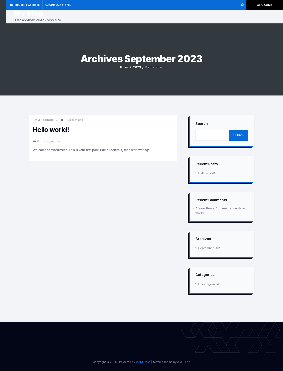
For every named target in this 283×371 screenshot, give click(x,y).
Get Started (265, 5)
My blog (28, 13)
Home (124, 67)
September (154, 67)
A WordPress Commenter (214, 208)
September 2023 (210, 248)
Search (201, 124)
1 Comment (74, 120)
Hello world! (51, 130)
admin (48, 120)
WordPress (143, 362)
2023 (137, 67)
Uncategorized (49, 141)
